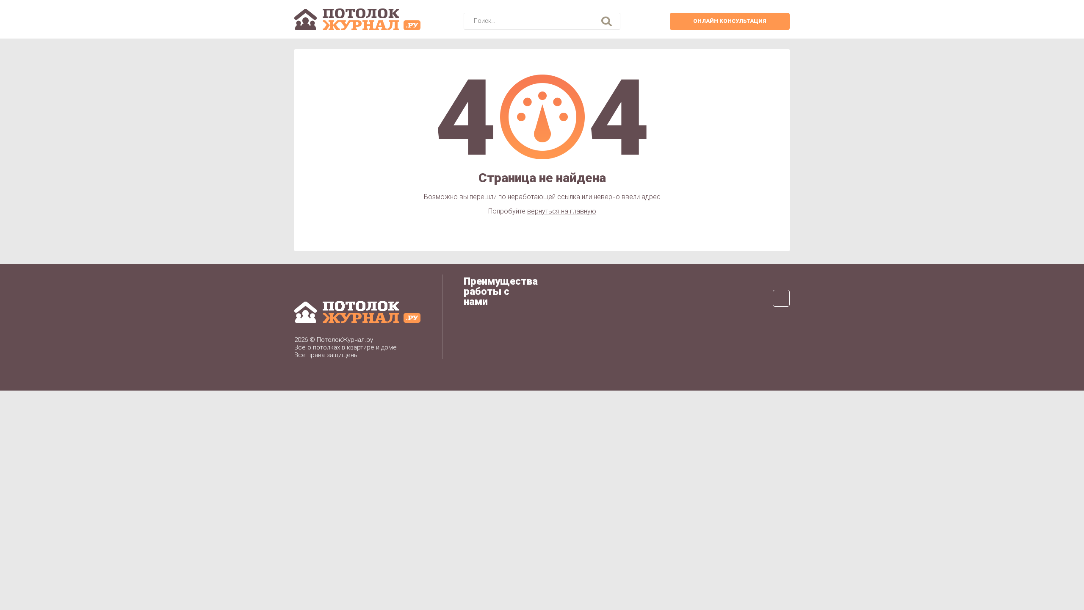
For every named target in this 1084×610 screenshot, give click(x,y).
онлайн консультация (729, 21)
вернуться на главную (561, 211)
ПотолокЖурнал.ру (345, 340)
